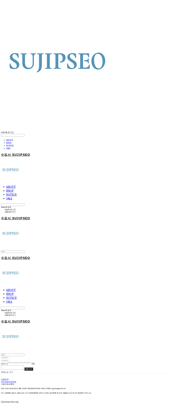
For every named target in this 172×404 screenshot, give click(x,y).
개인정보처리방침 (8, 382)
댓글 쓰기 (28, 369)
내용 (33, 363)
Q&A (8, 148)
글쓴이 (4, 363)
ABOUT (9, 140)
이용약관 (5, 379)
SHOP (8, 142)
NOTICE (10, 145)
